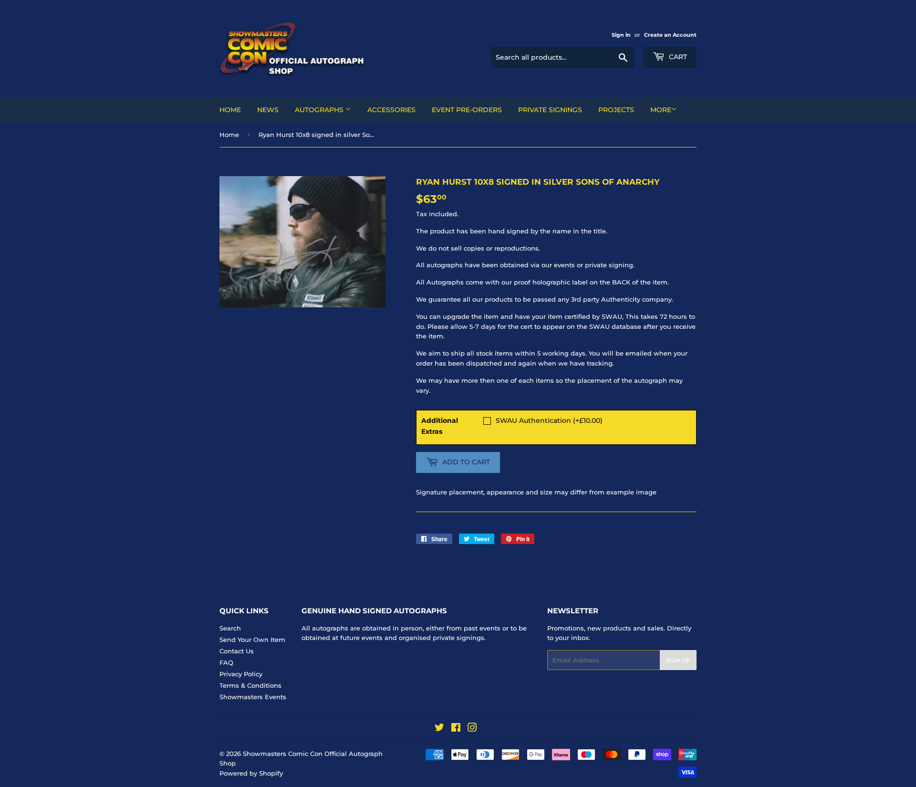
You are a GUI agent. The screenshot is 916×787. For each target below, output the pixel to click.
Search (230, 628)
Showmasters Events (252, 697)
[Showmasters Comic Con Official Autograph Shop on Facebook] (456, 729)
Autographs (320, 109)
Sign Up (678, 660)
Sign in (621, 34)
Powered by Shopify (251, 773)
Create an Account (670, 34)
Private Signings (550, 109)
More (660, 109)
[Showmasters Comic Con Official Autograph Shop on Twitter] (439, 729)
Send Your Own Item (252, 639)
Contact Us (236, 651)
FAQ (226, 662)
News (268, 109)
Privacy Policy (240, 674)
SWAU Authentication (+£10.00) (549, 420)
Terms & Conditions (250, 685)
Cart (677, 56)
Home (230, 109)
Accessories (391, 109)
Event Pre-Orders (467, 109)
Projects (616, 109)
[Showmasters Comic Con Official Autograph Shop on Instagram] (472, 729)
